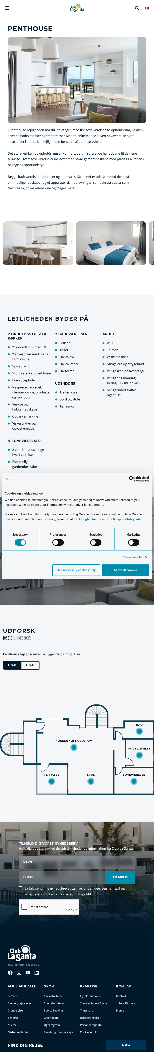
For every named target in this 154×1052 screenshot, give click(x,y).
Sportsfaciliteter (54, 1003)
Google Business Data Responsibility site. (110, 519)
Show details (132, 557)
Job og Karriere (125, 1003)
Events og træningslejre (58, 1032)
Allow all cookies (125, 570)
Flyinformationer (90, 996)
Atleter (12, 1025)
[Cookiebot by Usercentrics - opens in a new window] (131, 479)
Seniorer (13, 1018)
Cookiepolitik (88, 1032)
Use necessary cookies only (76, 570)
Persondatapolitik (91, 1025)
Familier (13, 996)
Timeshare (86, 1010)
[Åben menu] (7, 8)
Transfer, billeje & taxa (93, 1003)
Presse (120, 1010)
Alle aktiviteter (53, 996)
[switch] (58, 542)
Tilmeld (120, 877)
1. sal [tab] (12, 665)
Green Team (51, 1018)
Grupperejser (16, 1010)
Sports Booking (53, 1010)
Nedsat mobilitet (18, 1032)
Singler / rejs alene (19, 1003)
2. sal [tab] (30, 665)
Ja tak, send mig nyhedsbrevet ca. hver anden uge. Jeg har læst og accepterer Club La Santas (74, 891)
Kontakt (121, 996)
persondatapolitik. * (80, 894)
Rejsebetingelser (90, 1018)
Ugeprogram (52, 1025)
